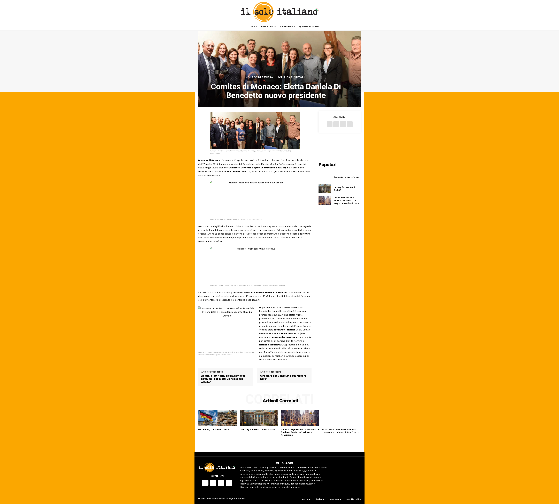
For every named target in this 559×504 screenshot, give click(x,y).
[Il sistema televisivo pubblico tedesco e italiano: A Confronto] (341, 418)
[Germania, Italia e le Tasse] (325, 177)
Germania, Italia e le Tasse (346, 177)
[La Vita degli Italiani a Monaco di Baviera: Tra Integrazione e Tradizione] (325, 200)
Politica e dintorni (292, 77)
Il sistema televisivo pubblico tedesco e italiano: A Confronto (340, 431)
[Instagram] (213, 483)
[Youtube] (229, 483)
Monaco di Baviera (259, 77)
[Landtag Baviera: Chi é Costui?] (325, 188)
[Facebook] (329, 124)
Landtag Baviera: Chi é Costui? (257, 429)
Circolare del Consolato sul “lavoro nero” (283, 377)
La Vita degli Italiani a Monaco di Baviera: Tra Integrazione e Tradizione (346, 201)
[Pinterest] (343, 124)
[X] (336, 124)
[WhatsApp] (350, 124)
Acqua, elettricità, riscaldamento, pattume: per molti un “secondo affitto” (223, 378)
